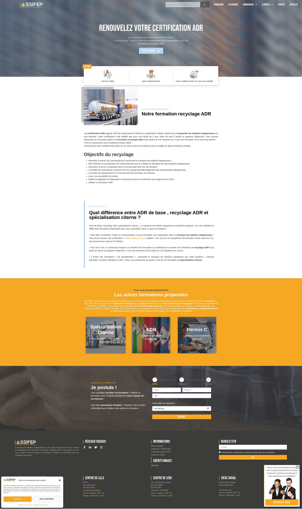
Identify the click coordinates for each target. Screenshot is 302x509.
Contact (281, 4)
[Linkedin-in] (90, 447)
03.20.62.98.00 (93, 490)
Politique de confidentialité (25, 504)
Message (208, 384)
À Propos (266, 4)
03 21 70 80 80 (161, 490)
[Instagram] (101, 447)
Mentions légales (157, 446)
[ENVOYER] (253, 457)
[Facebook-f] (84, 447)
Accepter (18, 499)
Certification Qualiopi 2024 (161, 452)
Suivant (182, 416)
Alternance (233, 4)
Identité (154, 384)
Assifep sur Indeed (158, 455)
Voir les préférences (47, 499)
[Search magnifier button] (204, 4)
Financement (248, 4)
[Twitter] (95, 447)
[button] (60, 480)
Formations (219, 4)
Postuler (294, 4)
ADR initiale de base (135, 238)
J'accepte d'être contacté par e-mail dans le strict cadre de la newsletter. (248, 452)
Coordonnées (182, 384)
